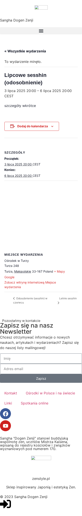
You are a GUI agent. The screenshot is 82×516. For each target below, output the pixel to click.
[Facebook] (5, 413)
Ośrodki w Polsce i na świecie (50, 393)
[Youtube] (5, 425)
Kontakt (10, 393)
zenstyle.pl (41, 478)
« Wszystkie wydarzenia (25, 51)
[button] (41, 30)
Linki (8, 403)
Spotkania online (34, 403)
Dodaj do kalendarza (32, 126)
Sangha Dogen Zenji (16, 20)
